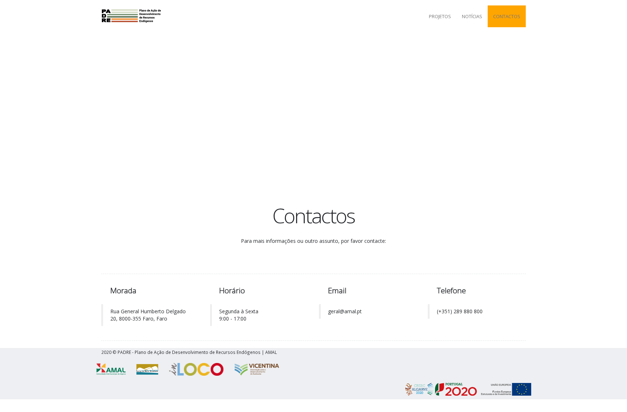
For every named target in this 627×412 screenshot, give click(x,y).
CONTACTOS (506, 16)
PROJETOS (440, 16)
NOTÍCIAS (472, 16)
